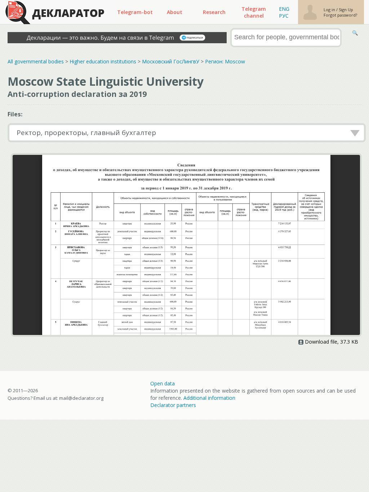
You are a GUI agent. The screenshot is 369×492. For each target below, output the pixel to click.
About (174, 12)
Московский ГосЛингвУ (170, 61)
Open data (162, 383)
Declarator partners (173, 405)
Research (214, 12)
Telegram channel (253, 12)
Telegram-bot (135, 12)
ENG (284, 8)
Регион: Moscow (225, 61)
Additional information (209, 397)
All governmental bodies (36, 61)
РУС (284, 15)
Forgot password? (340, 15)
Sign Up (346, 9)
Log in (330, 9)
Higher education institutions (103, 61)
